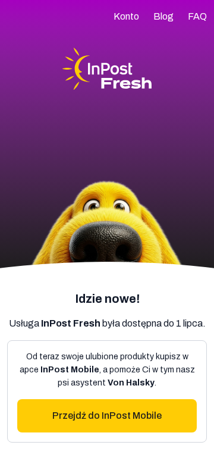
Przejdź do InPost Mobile (107, 415)
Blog (163, 16)
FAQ (197, 16)
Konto (126, 16)
